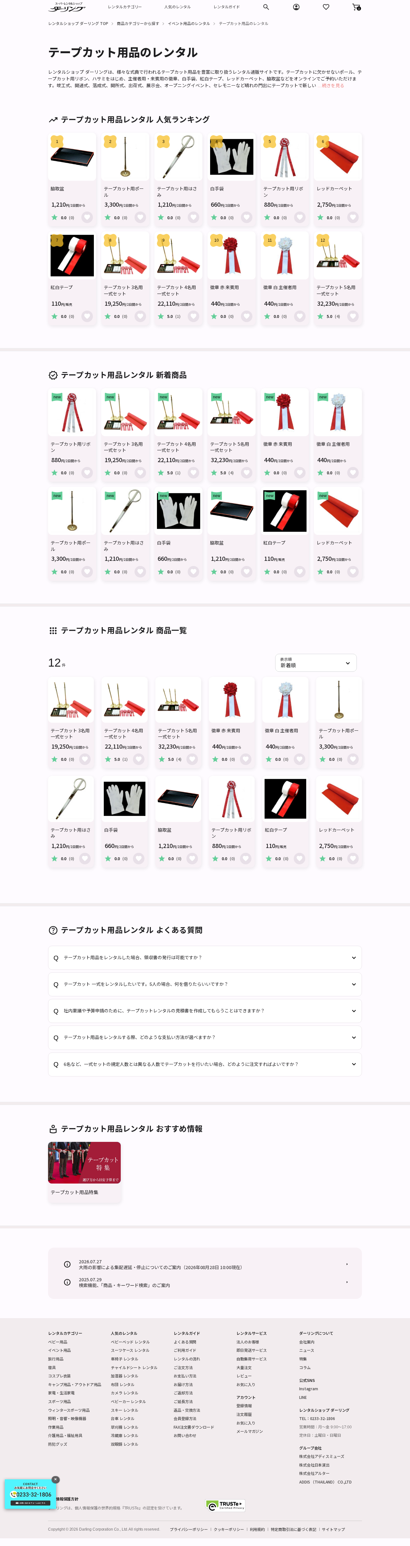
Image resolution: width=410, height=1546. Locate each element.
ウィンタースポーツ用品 (69, 1410)
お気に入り (245, 1384)
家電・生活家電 (61, 1392)
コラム (305, 1367)
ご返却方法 (183, 1392)
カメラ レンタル (124, 1392)
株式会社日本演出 (314, 1464)
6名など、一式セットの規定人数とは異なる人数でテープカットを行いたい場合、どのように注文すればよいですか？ (181, 1064)
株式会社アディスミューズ (321, 1456)
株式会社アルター (314, 1473)
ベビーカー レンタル (128, 1401)
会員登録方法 (185, 1418)
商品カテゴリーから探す (138, 23)
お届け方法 (183, 1384)
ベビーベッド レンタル (130, 1341)
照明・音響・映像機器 (67, 1418)
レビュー (244, 1375)
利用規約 (257, 1529)
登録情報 (244, 1405)
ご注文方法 (183, 1367)
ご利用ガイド (185, 1350)
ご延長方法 (183, 1401)
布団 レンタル (123, 1384)
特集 (303, 1358)
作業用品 (55, 1427)
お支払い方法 (185, 1375)
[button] (356, 7)
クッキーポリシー (229, 1529)
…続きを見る (330, 85)
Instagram (308, 1388)
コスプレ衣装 (59, 1375)
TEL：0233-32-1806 (317, 1418)
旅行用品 (55, 1358)
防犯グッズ (57, 1444)
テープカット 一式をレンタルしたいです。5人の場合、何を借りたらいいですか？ (146, 984)
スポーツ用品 (59, 1401)
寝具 (52, 1367)
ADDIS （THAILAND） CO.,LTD (325, 1481)
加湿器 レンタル (124, 1375)
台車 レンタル (123, 1418)
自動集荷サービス (251, 1358)
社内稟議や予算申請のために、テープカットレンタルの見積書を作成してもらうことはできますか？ (164, 1010)
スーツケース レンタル (130, 1350)
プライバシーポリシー (189, 1529)
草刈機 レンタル (124, 1427)
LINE (303, 1397)
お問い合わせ (185, 1435)
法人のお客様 (247, 1341)
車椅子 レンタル (124, 1358)
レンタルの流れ (187, 1358)
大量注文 (244, 1367)
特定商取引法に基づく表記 (293, 1529)
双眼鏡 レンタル (124, 1444)
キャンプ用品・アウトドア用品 (74, 1384)
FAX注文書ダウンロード (194, 1427)
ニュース (306, 1350)
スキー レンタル (124, 1410)
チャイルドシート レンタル (134, 1367)
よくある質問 (185, 1341)
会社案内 (307, 1341)
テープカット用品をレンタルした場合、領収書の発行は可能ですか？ (133, 957)
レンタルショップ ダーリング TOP (78, 23)
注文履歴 (244, 1414)
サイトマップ (333, 1529)
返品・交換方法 (187, 1410)
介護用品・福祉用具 (65, 1435)
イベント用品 (59, 1350)
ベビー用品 (57, 1341)
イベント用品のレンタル (189, 23)
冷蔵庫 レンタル (124, 1435)
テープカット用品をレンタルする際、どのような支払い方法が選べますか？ (140, 1037)
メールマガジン (249, 1431)
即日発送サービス (251, 1350)
